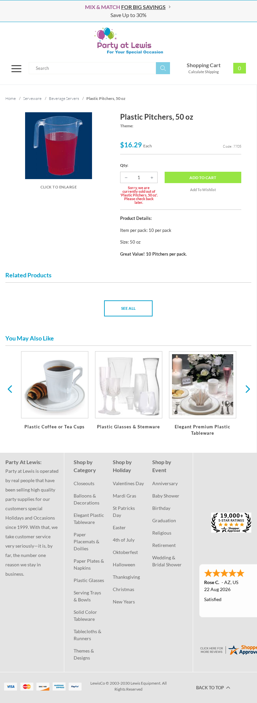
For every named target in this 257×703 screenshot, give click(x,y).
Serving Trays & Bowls (88, 596)
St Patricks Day (124, 511)
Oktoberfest (125, 552)
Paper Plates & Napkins (89, 564)
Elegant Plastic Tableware (89, 518)
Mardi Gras (124, 496)
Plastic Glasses (89, 580)
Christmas (123, 589)
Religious (161, 533)
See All (128, 308)
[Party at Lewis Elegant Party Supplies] (128, 40)
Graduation (164, 520)
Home (10, 98)
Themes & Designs (84, 654)
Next (247, 389)
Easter (119, 527)
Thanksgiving (126, 577)
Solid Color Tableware (86, 615)
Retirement (164, 545)
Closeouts (84, 483)
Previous (10, 389)
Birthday (161, 508)
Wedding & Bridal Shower (167, 561)
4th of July (124, 540)
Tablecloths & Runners (88, 634)
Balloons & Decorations (86, 499)
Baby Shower (165, 496)
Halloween (124, 564)
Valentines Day (128, 483)
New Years (124, 601)
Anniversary (165, 483)
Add (202, 177)
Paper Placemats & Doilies (87, 541)
